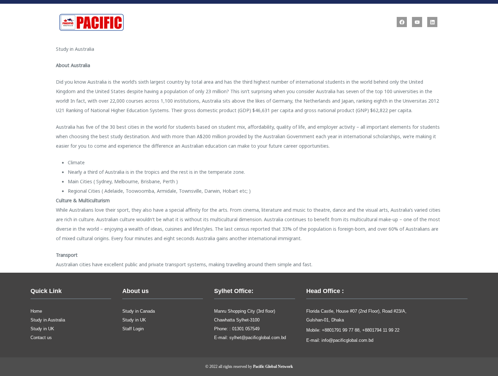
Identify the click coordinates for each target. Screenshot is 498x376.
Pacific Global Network (273, 366)
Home (36, 311)
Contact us (41, 337)
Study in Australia (47, 319)
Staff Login (133, 328)
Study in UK (42, 328)
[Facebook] (402, 22)
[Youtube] (417, 22)
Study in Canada (138, 311)
